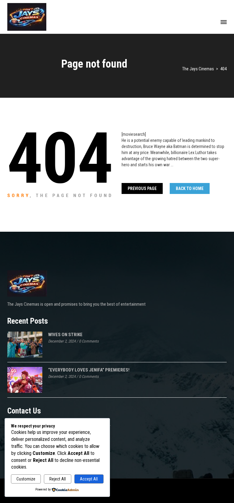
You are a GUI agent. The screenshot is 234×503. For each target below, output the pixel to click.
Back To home (190, 188)
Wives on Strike (65, 334)
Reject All (57, 479)
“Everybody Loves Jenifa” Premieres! (88, 370)
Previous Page (142, 188)
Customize (25, 479)
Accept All (89, 479)
